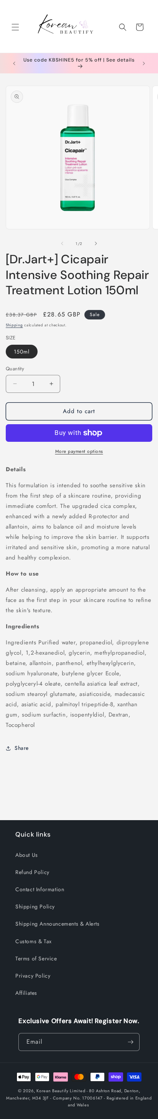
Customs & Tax (33, 941)
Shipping (14, 325)
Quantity (15, 368)
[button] (15, 27)
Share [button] (22, 748)
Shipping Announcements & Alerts (57, 924)
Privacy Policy (32, 976)
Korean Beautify (52, 1091)
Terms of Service (36, 958)
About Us (26, 855)
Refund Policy (32, 872)
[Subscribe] (130, 1042)
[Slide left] (62, 243)
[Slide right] (95, 243)
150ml (22, 351)
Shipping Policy (35, 906)
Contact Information (39, 889)
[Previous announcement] (14, 63)
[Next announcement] (143, 63)
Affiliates (26, 993)
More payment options (79, 451)
